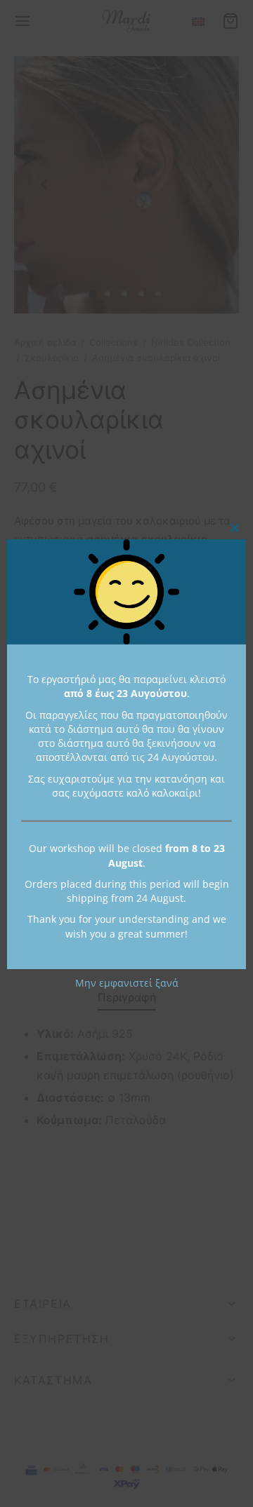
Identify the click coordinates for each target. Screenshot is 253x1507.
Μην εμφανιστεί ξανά (127, 982)
